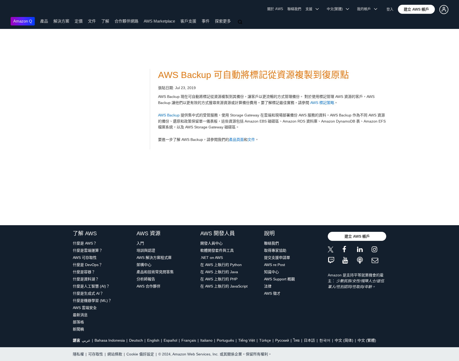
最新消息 (80, 315)
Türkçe (265, 340)
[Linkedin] (364, 250)
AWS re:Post (274, 265)
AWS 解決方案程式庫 (154, 257)
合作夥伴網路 (126, 21)
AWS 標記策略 (322, 103)
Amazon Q (22, 21)
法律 (267, 286)
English (153, 340)
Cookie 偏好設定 (140, 354)
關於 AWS (275, 9)
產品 (44, 21)
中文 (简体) (344, 340)
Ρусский (282, 340)
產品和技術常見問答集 (155, 272)
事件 (206, 21)
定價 (79, 21)
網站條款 (114, 354)
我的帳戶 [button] (365, 9)
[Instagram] (379, 250)
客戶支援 (188, 21)
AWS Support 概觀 (279, 279)
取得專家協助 (275, 250)
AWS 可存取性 (85, 257)
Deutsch (136, 340)
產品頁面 (236, 139)
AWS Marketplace (159, 21)
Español (170, 340)
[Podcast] (364, 260)
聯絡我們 (294, 9)
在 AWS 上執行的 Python (221, 265)
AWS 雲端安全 (85, 308)
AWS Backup (169, 115)
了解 (105, 21)
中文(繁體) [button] (336, 9)
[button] (416, 9)
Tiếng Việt (246, 340)
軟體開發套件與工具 (217, 250)
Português (225, 340)
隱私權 (78, 354)
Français (188, 340)
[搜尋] (241, 22)
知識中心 (271, 272)
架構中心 (144, 265)
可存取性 (95, 354)
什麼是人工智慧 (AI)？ (91, 286)
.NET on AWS (211, 257)
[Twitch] (335, 260)
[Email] (379, 260)
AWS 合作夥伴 (148, 286)
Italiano (206, 340)
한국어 (324, 340)
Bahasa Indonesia (110, 340)
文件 (92, 21)
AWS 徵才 (272, 293)
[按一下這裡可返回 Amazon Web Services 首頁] (18, 9)
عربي (86, 340)
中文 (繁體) (367, 340)
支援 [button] (310, 9)
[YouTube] (349, 260)
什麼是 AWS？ (85, 243)
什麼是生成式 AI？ (88, 293)
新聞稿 (78, 329)
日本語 (309, 340)
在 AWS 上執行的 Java (219, 272)
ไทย (296, 340)
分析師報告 (146, 279)
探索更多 (223, 21)
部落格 (78, 322)
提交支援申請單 (277, 257)
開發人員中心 (211, 243)
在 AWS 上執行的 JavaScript (224, 286)
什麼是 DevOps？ (87, 265)
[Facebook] (349, 250)
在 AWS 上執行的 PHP (218, 279)
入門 (140, 243)
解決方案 (61, 21)
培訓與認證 (146, 250)
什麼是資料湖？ (86, 279)
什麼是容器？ (84, 272)
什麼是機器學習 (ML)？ (92, 300)
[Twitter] (335, 250)
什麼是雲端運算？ (88, 250)
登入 (389, 9)
